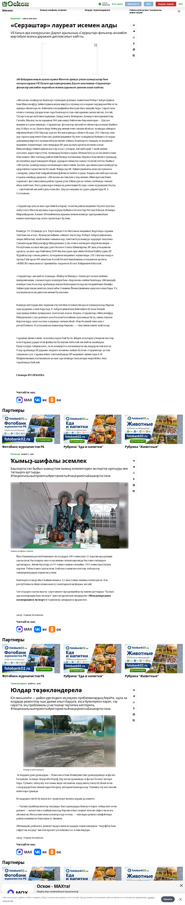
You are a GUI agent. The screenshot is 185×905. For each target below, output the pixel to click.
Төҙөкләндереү (19, 683)
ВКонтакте (133, 4)
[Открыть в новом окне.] (24, 400)
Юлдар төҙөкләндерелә (97, 10)
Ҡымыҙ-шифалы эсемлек (53, 10)
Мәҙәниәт (16, 18)
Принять (167, 899)
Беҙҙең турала (166, 4)
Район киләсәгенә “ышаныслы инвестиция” (146, 11)
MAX (148, 4)
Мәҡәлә (7, 10)
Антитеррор (117, 4)
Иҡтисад (15, 454)
